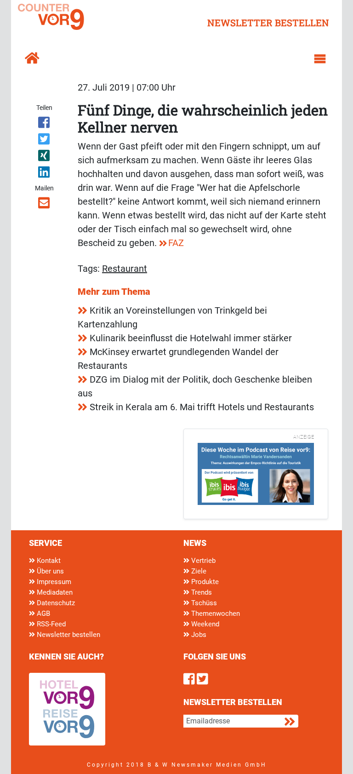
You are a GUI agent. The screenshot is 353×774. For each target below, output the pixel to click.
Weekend (204, 624)
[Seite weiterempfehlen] (44, 204)
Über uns (49, 571)
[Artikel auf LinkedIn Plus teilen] (44, 174)
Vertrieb (202, 560)
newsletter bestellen (268, 23)
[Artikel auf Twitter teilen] (44, 140)
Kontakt (48, 560)
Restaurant (124, 268)
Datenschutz (55, 603)
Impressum (53, 582)
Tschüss (203, 603)
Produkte (204, 582)
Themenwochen (214, 613)
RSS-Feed (50, 624)
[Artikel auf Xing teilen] (44, 157)
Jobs (197, 635)
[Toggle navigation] (320, 59)
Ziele (197, 571)
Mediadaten (54, 592)
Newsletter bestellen (67, 635)
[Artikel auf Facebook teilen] (44, 124)
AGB (42, 613)
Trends (200, 592)
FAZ (176, 242)
